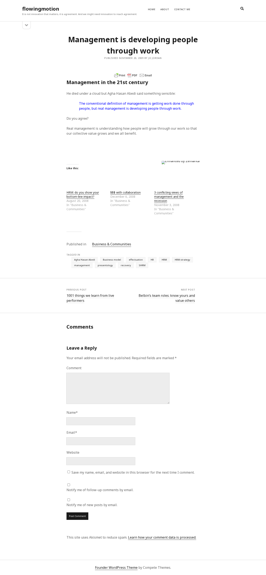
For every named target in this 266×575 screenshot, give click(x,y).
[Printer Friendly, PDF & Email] (133, 75)
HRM (164, 259)
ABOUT (164, 9)
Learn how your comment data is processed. (162, 537)
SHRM (142, 265)
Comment (73, 368)
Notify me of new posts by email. (91, 505)
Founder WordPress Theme (116, 567)
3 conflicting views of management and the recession (169, 196)
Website (72, 452)
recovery (126, 265)
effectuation (136, 259)
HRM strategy (182, 259)
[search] (242, 8)
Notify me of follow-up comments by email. (99, 490)
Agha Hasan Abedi (84, 259)
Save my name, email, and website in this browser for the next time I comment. (133, 472)
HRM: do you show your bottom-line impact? (82, 194)
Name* (72, 412)
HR (152, 259)
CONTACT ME (182, 9)
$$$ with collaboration (125, 192)
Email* (71, 432)
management (82, 265)
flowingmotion (40, 8)
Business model (112, 259)
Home (151, 9)
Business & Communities (111, 244)
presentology (105, 265)
